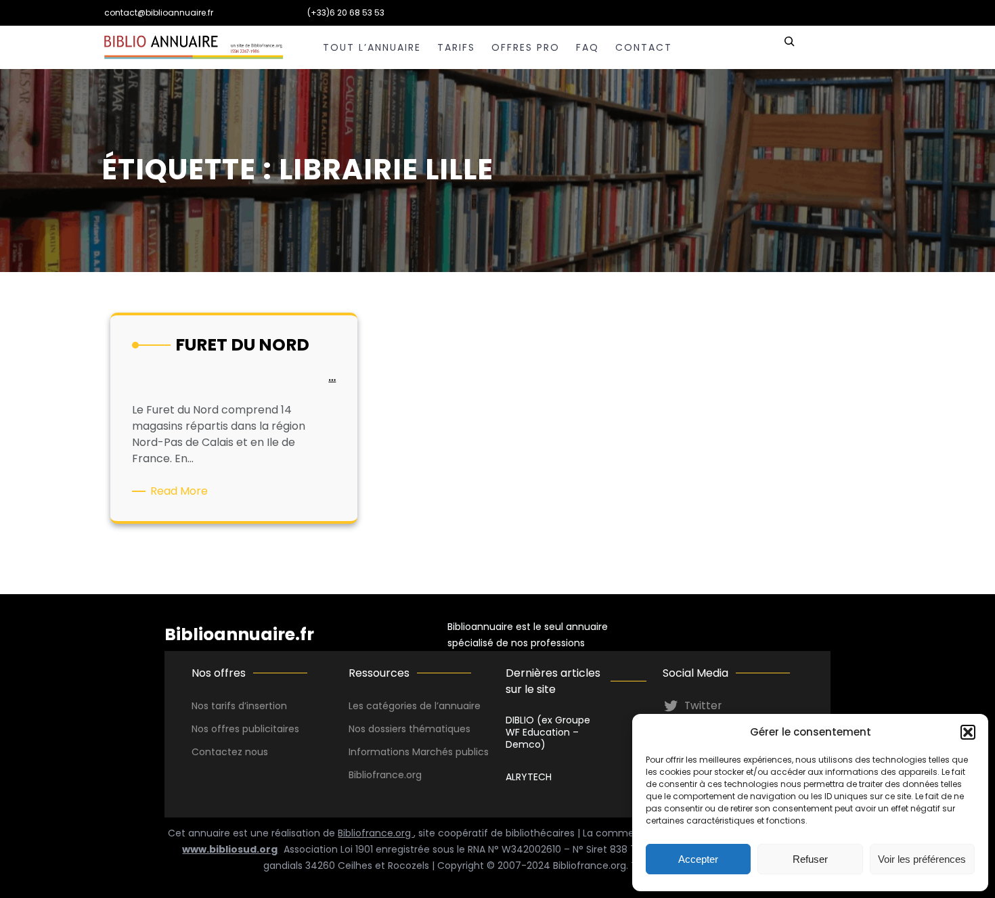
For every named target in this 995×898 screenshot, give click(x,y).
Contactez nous (230, 752)
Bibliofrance (376, 775)
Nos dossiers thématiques (409, 729)
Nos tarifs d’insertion (239, 706)
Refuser (810, 859)
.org (413, 775)
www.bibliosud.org (230, 849)
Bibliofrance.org (376, 833)
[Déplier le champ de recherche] (789, 47)
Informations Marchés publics (419, 752)
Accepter (698, 859)
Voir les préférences (922, 859)
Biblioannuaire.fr (239, 634)
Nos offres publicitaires (245, 729)
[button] (968, 732)
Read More (181, 491)
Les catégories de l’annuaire (415, 706)
